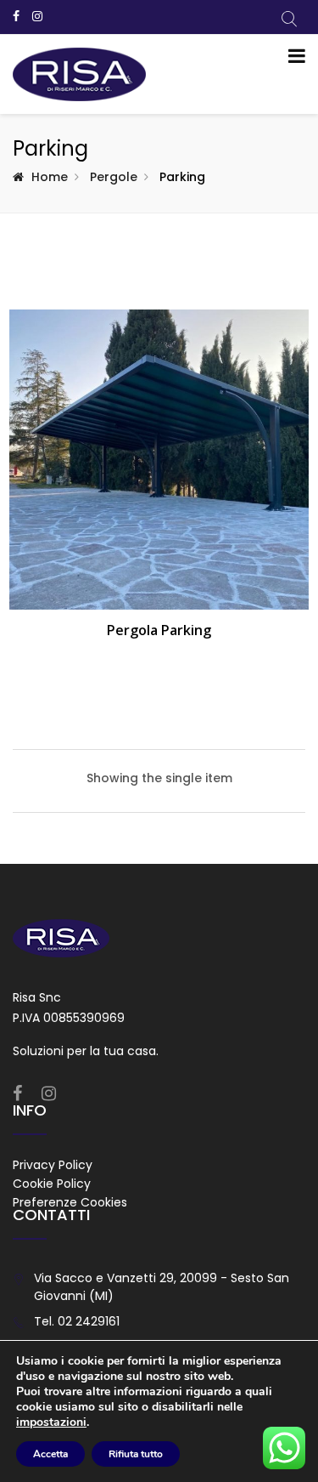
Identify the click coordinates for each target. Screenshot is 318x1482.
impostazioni (51, 1422)
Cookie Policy (52, 1183)
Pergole (113, 176)
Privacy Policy (52, 1164)
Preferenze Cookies (70, 1202)
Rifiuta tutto (136, 1454)
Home (49, 176)
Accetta (50, 1454)
